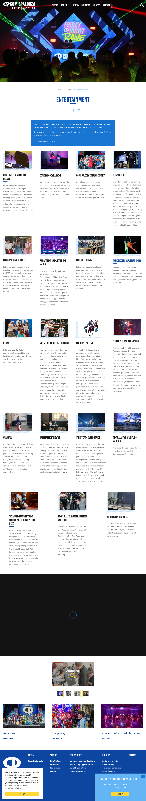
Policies (106, 755)
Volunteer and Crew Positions (82, 761)
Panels (53, 771)
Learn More (8, 738)
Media (31, 755)
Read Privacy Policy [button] (13, 788)
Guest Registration (78, 768)
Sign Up (120, 794)
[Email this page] (79, 110)
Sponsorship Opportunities (81, 764)
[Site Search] (142, 5)
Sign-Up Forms (56, 761)
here (88, 132)
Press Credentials (35, 761)
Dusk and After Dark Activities (120, 733)
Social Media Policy (110, 761)
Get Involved (76, 755)
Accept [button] (22, 794)
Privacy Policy (108, 764)
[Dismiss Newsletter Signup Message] (143, 776)
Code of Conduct (109, 771)
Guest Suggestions (78, 771)
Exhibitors (54, 764)
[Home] (19, 5)
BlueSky (46, 135)
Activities (9, 733)
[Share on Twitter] (73, 110)
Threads (53, 135)
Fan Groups (55, 768)
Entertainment (73, 670)
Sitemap (132, 755)
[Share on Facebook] (67, 110)
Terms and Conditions (111, 768)
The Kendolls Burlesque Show (127, 260)
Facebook (107, 132)
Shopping (58, 733)
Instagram (38, 135)
